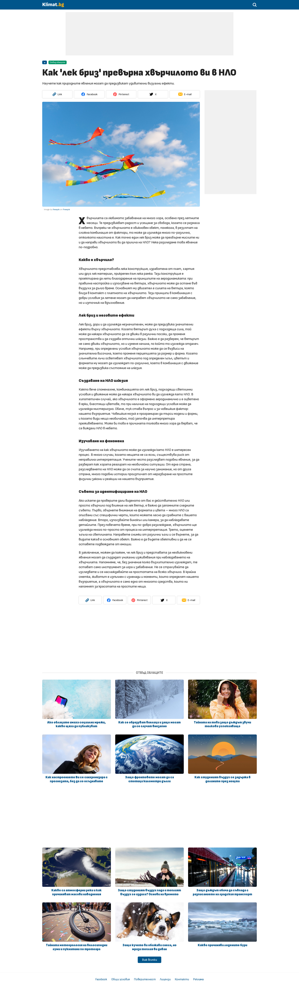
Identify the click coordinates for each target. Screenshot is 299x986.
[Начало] (53, 6)
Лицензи (165, 979)
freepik (56, 209)
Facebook (101, 979)
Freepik (66, 209)
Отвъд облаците (57, 62)
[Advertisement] (149, 33)
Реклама (198, 979)
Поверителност (145, 979)
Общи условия (120, 979)
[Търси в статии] (255, 6)
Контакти (182, 979)
